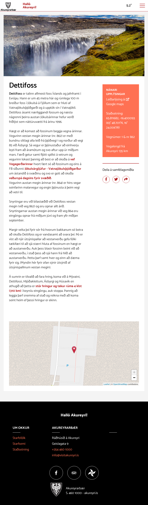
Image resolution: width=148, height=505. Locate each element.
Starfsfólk (19, 438)
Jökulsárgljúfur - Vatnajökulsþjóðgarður (53, 169)
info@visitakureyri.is (65, 455)
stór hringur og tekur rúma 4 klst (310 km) (45, 288)
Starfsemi (19, 444)
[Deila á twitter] (116, 179)
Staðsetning (21, 449)
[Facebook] (56, 473)
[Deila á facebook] (106, 179)
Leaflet (107, 384)
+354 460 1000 (62, 449)
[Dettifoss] (74, 350)
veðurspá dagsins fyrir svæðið (30, 178)
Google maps (115, 104)
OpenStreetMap (120, 384)
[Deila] (126, 179)
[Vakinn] (92, 473)
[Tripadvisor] (74, 473)
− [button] (134, 377)
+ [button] (134, 372)
